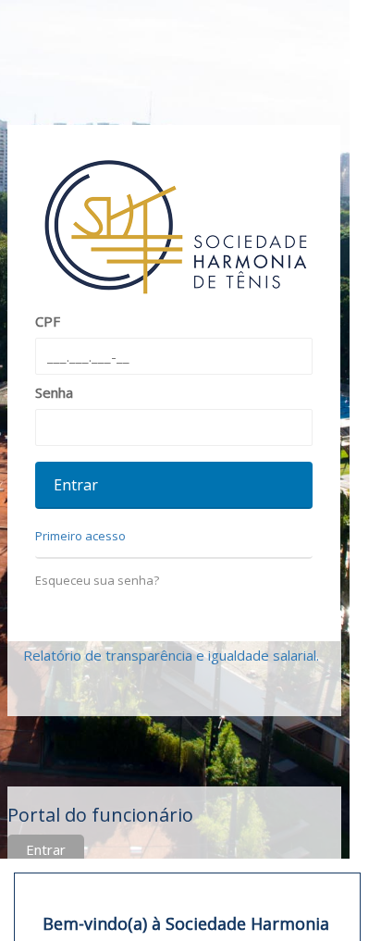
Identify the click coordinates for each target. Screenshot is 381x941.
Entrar (46, 849)
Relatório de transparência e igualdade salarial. (171, 655)
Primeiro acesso (80, 535)
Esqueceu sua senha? (97, 580)
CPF (47, 321)
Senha (54, 392)
